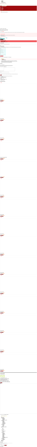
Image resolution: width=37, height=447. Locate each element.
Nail (1, 427)
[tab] (19, 58)
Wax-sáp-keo (4, 422)
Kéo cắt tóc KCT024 (2, 330)
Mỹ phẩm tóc (2, 420)
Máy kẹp (3, 434)
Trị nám (3, 425)
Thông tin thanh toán (3, 2)
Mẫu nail (3, 429)
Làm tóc (3, 28)
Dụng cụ (3, 431)
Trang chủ (2, 7)
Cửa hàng (2, 0)
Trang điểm (2, 426)
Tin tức (2, 9)
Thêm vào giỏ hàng (1, 120)
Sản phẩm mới (2, 417)
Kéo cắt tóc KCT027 (2, 369)
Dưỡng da (4, 424)
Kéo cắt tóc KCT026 (2, 214)
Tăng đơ (3, 435)
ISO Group (7, 414)
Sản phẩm (2, 8)
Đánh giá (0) (3, 59)
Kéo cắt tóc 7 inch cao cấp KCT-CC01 (3, 157)
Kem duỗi (3, 419)
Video (2, 440)
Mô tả (2, 58)
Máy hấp (3, 436)
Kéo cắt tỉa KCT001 (2, 311)
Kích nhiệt (3, 433)
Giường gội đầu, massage (5, 437)
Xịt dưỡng (4, 421)
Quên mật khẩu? (1, 446)
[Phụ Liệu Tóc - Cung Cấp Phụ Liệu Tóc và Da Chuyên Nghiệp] (3, 3)
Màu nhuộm (4, 418)
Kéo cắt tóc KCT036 (2, 272)
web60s (5, 414)
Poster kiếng (4, 439)
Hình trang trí (2, 438)
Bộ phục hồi (4, 423)
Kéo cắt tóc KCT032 (2, 118)
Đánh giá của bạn (2, 66)
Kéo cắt (5, 28)
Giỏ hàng (2, 1)
